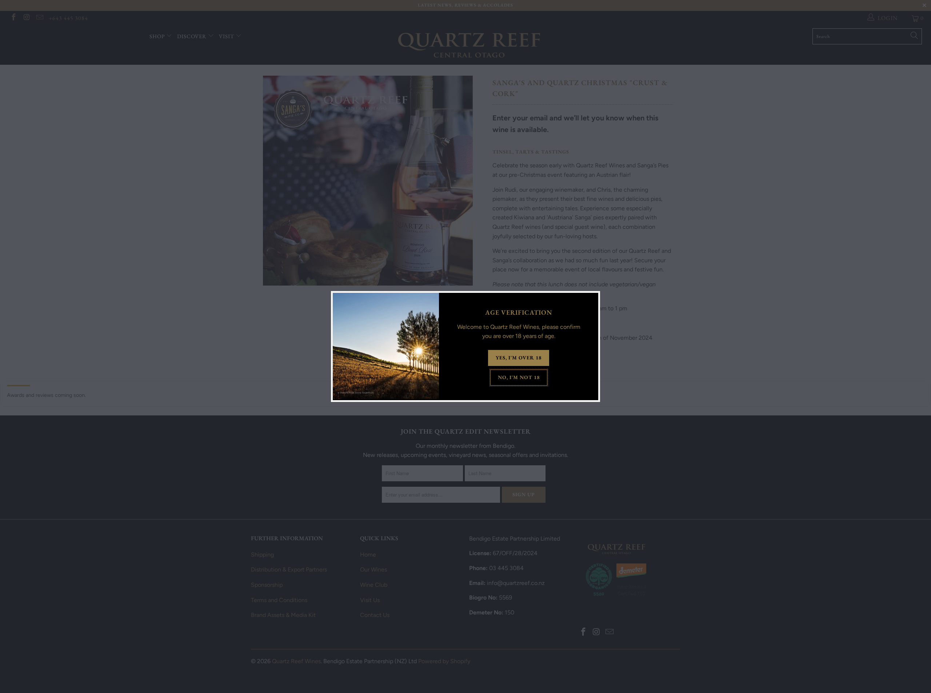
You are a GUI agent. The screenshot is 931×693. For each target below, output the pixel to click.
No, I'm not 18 (519, 377)
